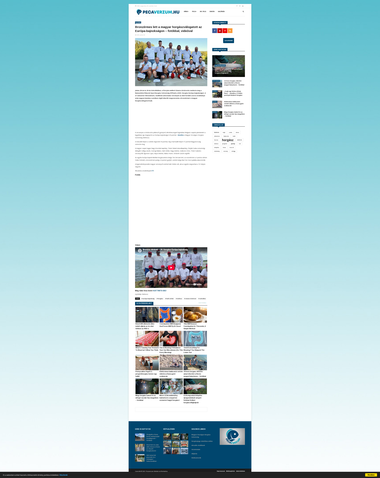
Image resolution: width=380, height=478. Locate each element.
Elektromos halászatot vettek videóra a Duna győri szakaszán (234, 103)
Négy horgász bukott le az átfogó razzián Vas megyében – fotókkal (234, 114)
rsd (240, 143)
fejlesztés (226, 136)
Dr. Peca (203, 11)
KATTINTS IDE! (159, 291)
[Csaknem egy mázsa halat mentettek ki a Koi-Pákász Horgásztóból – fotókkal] (176, 444)
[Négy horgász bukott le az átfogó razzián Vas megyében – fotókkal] (184, 436)
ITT (152, 171)
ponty (233, 144)
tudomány (217, 151)
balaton (216, 132)
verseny (225, 151)
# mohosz (179, 298)
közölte (181, 135)
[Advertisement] (171, 117)
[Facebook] (237, 6)
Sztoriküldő (229, 40)
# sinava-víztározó (190, 298)
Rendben (371, 475)
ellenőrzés (217, 136)
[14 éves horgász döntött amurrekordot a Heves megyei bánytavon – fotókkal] (167, 444)
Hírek (186, 11)
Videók (212, 11)
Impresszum (221, 471)
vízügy (233, 151)
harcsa (216, 140)
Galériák (221, 11)
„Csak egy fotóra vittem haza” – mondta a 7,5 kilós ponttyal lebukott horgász (233, 93)
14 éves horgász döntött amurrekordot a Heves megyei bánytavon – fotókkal (234, 83)
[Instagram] (240, 6)
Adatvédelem (240, 471)
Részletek (63, 475)
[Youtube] (242, 6)
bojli (224, 132)
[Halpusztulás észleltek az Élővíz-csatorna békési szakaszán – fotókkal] (176, 436)
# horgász (160, 298)
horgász (227, 140)
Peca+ (194, 11)
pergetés (224, 143)
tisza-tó (232, 147)
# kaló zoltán (169, 298)
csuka (230, 132)
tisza (224, 147)
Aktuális (215, 91)
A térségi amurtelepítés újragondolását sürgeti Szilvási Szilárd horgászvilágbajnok (228, 71)
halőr (234, 136)
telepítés (216, 147)
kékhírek (239, 140)
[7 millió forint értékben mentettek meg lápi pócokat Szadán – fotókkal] (176, 451)
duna (237, 132)
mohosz (216, 143)
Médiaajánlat (230, 471)
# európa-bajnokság (148, 298)
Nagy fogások (216, 80)
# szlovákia (202, 298)
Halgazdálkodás (220, 65)
